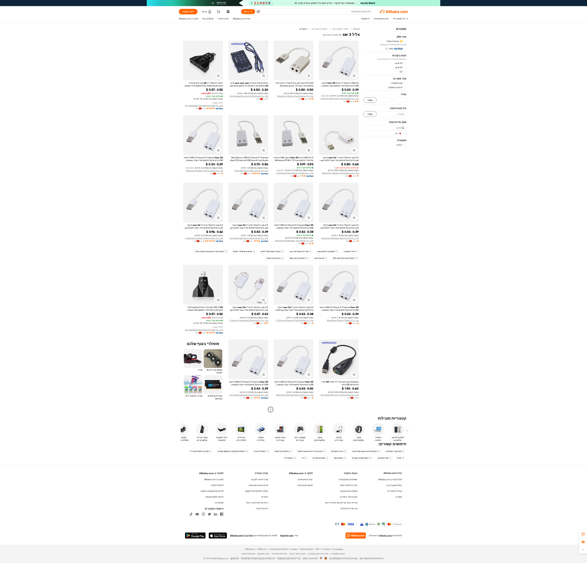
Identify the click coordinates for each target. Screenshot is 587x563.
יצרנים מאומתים (305, 479)
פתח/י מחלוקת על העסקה (256, 491)
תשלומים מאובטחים (348, 479)
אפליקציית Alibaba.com (241, 535)
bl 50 (399, 458)
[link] (583, 534)
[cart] (218, 12)
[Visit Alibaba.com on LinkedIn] (215, 514)
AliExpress (250, 549)
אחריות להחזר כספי (348, 485)
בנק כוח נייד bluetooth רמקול (310, 451)
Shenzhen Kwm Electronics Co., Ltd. (251, 170)
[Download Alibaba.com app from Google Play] (195, 535)
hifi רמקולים (383, 458)
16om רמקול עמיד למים (271, 251)
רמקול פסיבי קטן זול (360, 458)
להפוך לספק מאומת (214, 497)
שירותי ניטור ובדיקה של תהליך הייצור (341, 502)
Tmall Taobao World (278, 549)
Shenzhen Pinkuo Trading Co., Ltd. (343, 320)
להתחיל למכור (217, 485)
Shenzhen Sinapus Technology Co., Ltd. (204, 170)
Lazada (293, 549)
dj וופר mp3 (319, 258)
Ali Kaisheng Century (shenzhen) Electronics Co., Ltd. (248, 320)
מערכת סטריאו (318, 458)
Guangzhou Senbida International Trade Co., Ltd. (203, 105)
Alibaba (356, 29)
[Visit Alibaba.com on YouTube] (197, 514)
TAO (317, 549)
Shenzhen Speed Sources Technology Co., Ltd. (248, 96)
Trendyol (326, 549)
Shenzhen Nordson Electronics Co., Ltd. (340, 238)
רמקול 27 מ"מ (260, 451)
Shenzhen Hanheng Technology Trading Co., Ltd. (293, 173)
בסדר (370, 100)
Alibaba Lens (385, 535)
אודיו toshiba (349, 251)
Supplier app (286, 535)
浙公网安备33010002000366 (343, 558)
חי (303, 458)
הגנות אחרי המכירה (348, 497)
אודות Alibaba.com (393, 473)
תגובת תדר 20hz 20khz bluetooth (209, 251)
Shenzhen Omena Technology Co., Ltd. (295, 96)
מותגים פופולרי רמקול (242, 251)
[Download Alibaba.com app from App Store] (218, 535)
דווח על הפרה (262, 508)
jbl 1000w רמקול (282, 451)
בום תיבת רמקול (274, 258)
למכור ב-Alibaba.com (213, 479)
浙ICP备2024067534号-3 (372, 558)
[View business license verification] (321, 558)
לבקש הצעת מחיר (305, 485)
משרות (399, 497)
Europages (338, 549)
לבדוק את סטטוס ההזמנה (212, 491)
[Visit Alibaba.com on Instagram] (203, 514)
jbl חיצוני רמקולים (393, 451)
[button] (258, 11)
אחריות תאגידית (394, 491)
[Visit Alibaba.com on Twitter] (209, 514)
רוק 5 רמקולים (337, 451)
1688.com (262, 549)
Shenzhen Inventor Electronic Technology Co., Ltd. (339, 98)
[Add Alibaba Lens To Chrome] (355, 535)
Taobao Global (306, 549)
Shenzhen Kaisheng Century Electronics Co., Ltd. (203, 238)
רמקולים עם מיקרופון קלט (344, 258)
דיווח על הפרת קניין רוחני (257, 502)
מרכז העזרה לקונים (259, 479)
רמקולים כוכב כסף (297, 258)
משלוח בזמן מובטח (348, 491)
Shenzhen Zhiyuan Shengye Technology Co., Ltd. (293, 320)
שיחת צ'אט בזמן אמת (258, 485)
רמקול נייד (288, 458)
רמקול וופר (338, 458)
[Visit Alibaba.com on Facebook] (221, 514)
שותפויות (219, 502)
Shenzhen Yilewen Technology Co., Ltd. (340, 173)
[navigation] (385, 219)
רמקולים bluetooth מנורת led (364, 451)
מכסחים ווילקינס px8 (326, 251)
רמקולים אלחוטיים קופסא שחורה (231, 451)
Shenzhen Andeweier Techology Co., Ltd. (294, 240)
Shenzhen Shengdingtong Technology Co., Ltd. (248, 238)
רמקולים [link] (303, 29)
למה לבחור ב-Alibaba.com (390, 479)
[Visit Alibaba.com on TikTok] (191, 514)
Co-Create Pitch (394, 485)
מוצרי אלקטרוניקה (340, 29)
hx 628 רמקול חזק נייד (199, 451)
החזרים (264, 497)
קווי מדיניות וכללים (349, 508)
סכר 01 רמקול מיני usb (299, 251)
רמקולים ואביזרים (320, 29)
